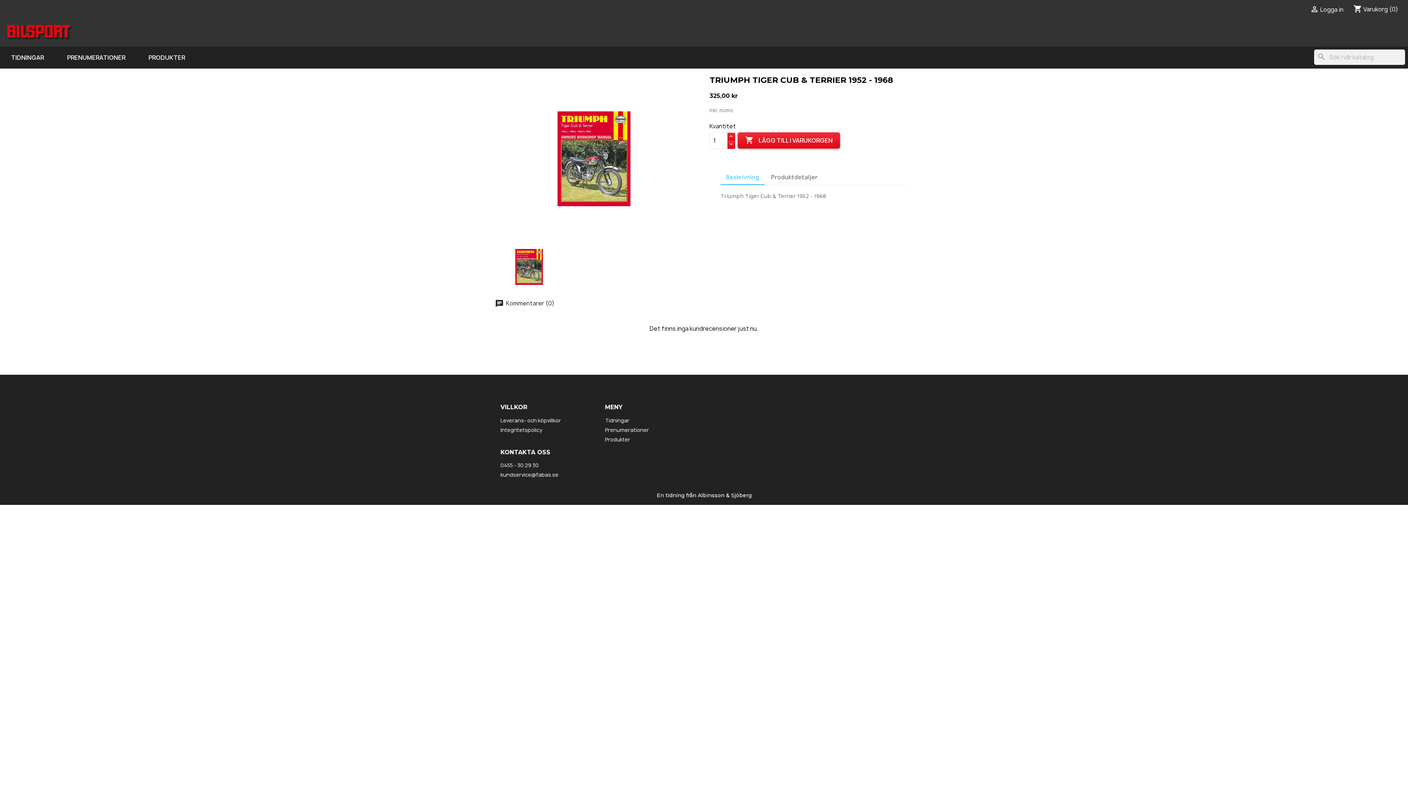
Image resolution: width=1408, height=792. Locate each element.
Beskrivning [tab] (742, 177)
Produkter (166, 58)
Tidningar (27, 58)
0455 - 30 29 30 (519, 465)
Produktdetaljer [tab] (794, 177)
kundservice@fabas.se (529, 474)
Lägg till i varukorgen (789, 140)
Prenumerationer (96, 58)
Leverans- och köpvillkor (530, 420)
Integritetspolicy (521, 429)
